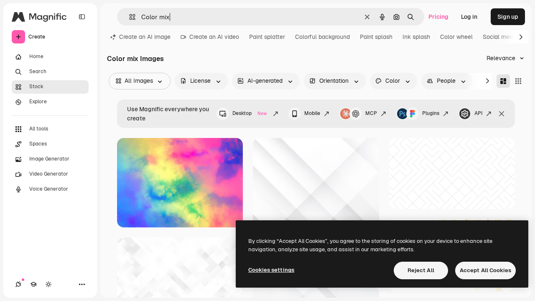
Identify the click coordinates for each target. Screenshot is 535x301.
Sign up (507, 16)
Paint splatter (267, 37)
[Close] (501, 113)
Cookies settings (271, 269)
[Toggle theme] (48, 284)
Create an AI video (214, 37)
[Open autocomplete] (128, 17)
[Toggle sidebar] (82, 16)
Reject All (421, 270)
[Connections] (18, 284)
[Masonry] (503, 81)
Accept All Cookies (485, 270)
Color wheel (456, 37)
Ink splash (416, 37)
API (478, 113)
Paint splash (376, 37)
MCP (371, 113)
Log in (469, 16)
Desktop (249, 113)
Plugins (430, 113)
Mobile (312, 113)
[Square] (518, 81)
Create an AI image (145, 37)
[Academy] (33, 284)
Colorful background (322, 37)
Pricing (438, 16)
